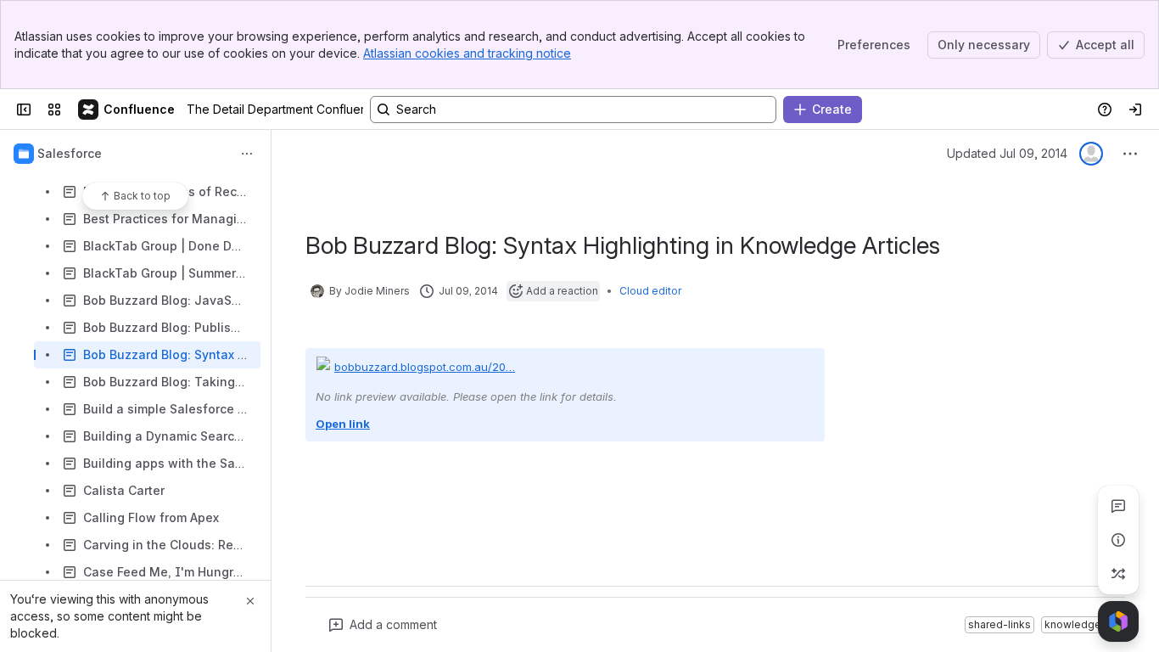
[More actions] (247, 153)
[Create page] (1118, 573)
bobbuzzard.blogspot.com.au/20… (424, 367)
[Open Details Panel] (1118, 540)
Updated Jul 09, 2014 (1007, 153)
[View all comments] (1118, 506)
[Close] (250, 601)
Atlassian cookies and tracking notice (467, 53)
